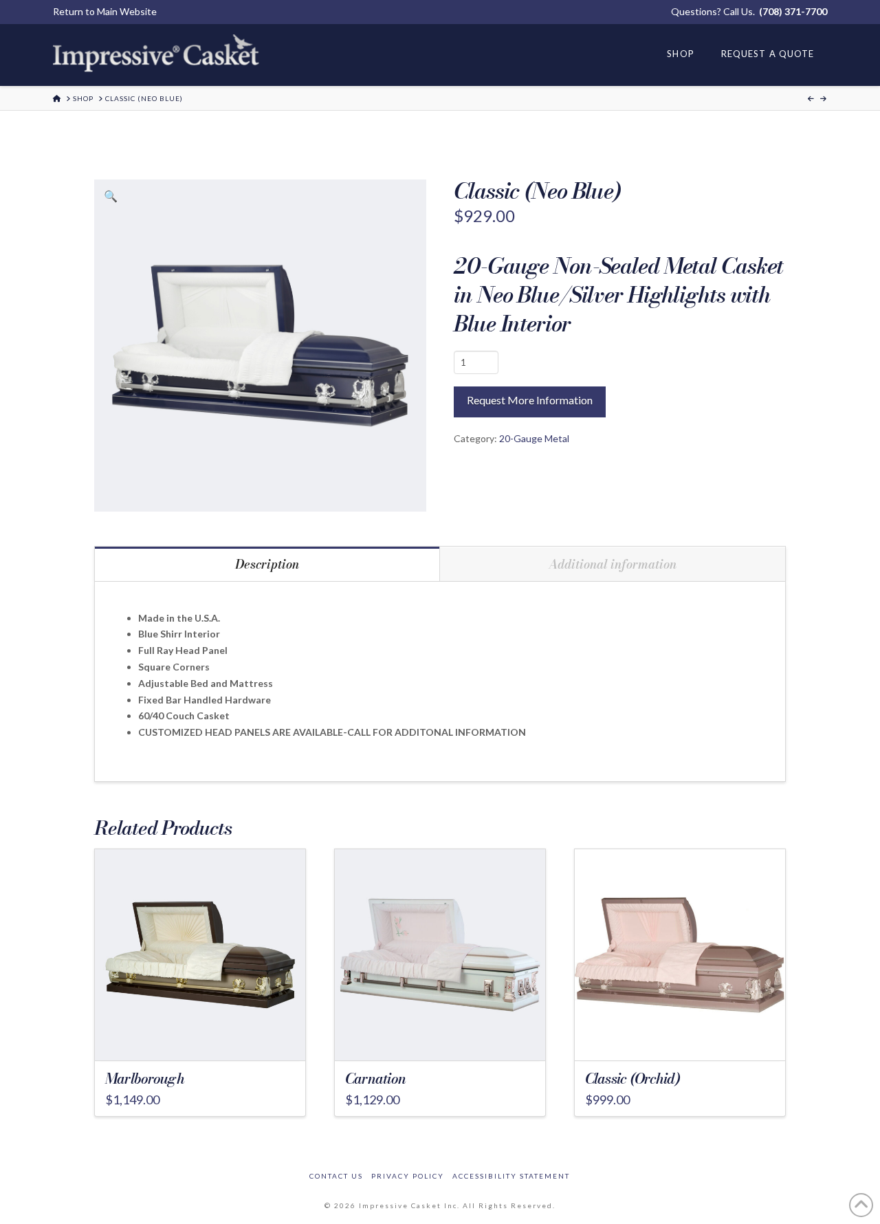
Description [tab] (267, 564)
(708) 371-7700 (793, 11)
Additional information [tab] (612, 564)
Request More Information (530, 399)
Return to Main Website (105, 11)
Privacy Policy (407, 1176)
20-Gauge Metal (534, 438)
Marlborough (144, 1078)
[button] (110, 195)
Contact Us (336, 1176)
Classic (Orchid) (632, 1078)
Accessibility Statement (511, 1176)
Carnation (375, 1078)
